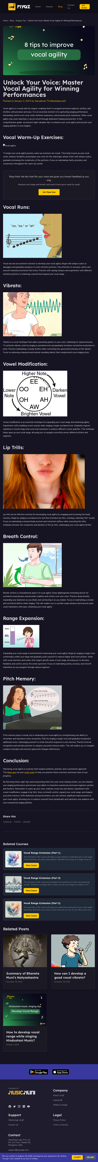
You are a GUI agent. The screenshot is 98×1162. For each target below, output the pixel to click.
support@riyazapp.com (18, 1150)
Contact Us (71, 7)
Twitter (17, 821)
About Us (57, 1095)
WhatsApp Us (14, 1120)
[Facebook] (9, 1106)
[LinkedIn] (23, 1106)
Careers (56, 1100)
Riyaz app (11, 772)
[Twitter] (14, 1106)
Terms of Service (60, 1124)
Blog (60, 6)
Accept (77, 1157)
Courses (49, 6)
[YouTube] (28, 1106)
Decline (90, 1157)
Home (38, 6)
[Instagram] (19, 1106)
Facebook (7, 821)
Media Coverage (60, 1104)
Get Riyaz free (49, 192)
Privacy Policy (59, 1120)
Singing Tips (21, 20)
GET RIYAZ (84, 6)
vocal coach (29, 772)
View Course (31, 865)
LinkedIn (26, 821)
